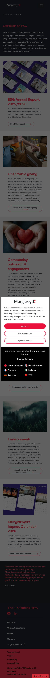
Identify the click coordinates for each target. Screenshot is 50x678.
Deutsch (12, 375)
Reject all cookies (25, 341)
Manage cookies (25, 333)
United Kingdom (15, 365)
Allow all (25, 326)
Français (12, 370)
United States (35, 365)
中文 (30, 375)
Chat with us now (40, 676)
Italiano (32, 370)
